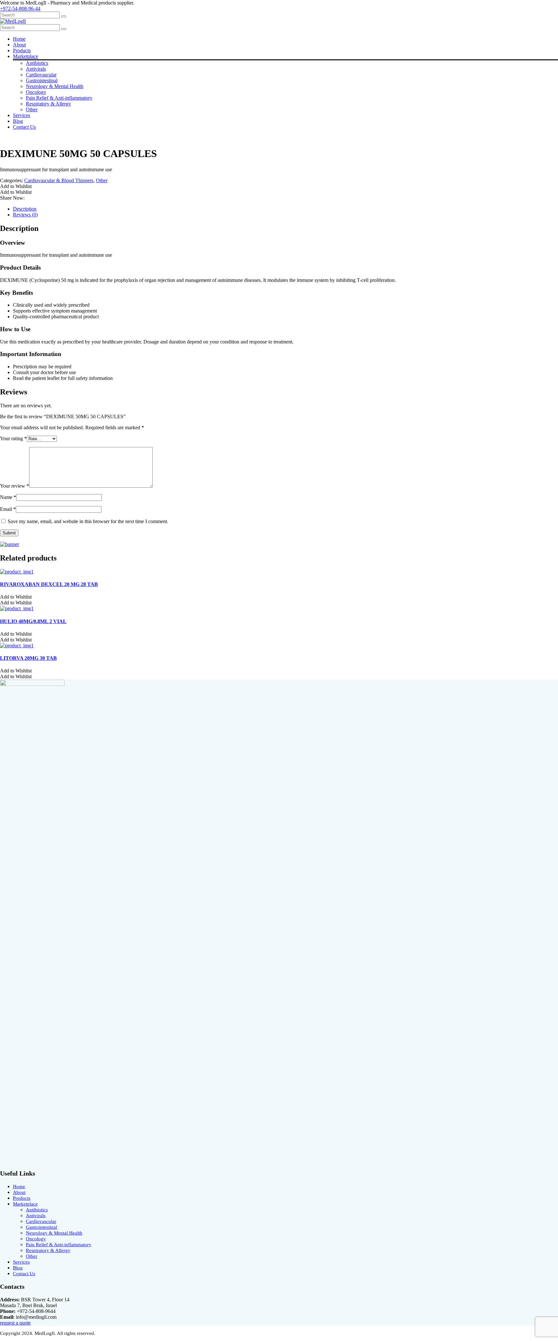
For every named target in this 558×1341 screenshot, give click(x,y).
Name (8, 497)
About (19, 44)
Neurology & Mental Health (54, 86)
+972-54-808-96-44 (20, 8)
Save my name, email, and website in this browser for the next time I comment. (88, 521)
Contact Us (24, 127)
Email (8, 509)
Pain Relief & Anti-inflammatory (59, 98)
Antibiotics (37, 63)
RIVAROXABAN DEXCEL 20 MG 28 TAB (49, 584)
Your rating (13, 438)
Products (22, 50)
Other (31, 109)
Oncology (36, 92)
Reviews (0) (25, 214)
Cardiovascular (41, 74)
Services (21, 115)
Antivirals (36, 69)
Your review (14, 486)
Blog (18, 121)
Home (19, 39)
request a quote (15, 1323)
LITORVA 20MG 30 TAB (28, 658)
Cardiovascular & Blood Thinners (58, 180)
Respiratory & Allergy (48, 103)
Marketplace (25, 56)
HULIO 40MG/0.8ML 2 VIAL (33, 621)
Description (24, 209)
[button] (16, 186)
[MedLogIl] (13, 21)
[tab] (285, 209)
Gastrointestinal (41, 80)
